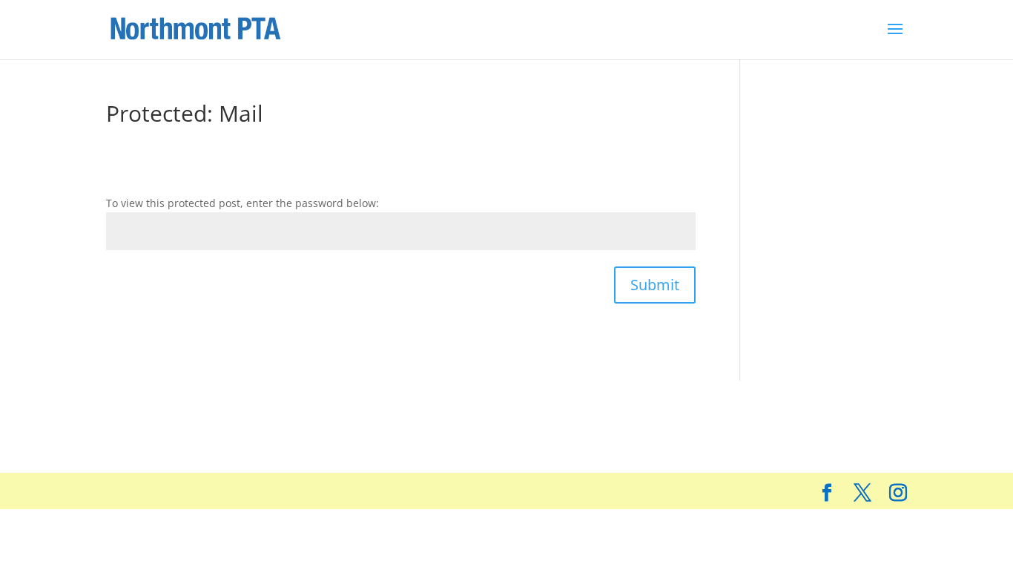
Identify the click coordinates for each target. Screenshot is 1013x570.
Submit (654, 285)
